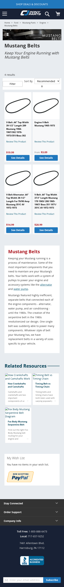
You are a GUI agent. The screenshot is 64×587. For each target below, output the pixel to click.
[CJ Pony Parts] (30, 13)
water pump (21, 289)
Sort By (28, 81)
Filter (13, 84)
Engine (43, 22)
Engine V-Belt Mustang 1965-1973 (44, 124)
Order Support (13, 512)
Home (7, 22)
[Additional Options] (20, 481)
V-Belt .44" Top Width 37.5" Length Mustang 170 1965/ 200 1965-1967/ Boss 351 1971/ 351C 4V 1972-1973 (46, 201)
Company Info (12, 521)
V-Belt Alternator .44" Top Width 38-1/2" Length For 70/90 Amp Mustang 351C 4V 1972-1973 (18, 201)
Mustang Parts (29, 22)
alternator (46, 284)
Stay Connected (13, 503)
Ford (16, 22)
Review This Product (16, 141)
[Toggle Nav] (4, 13)
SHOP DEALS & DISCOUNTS (32, 4)
